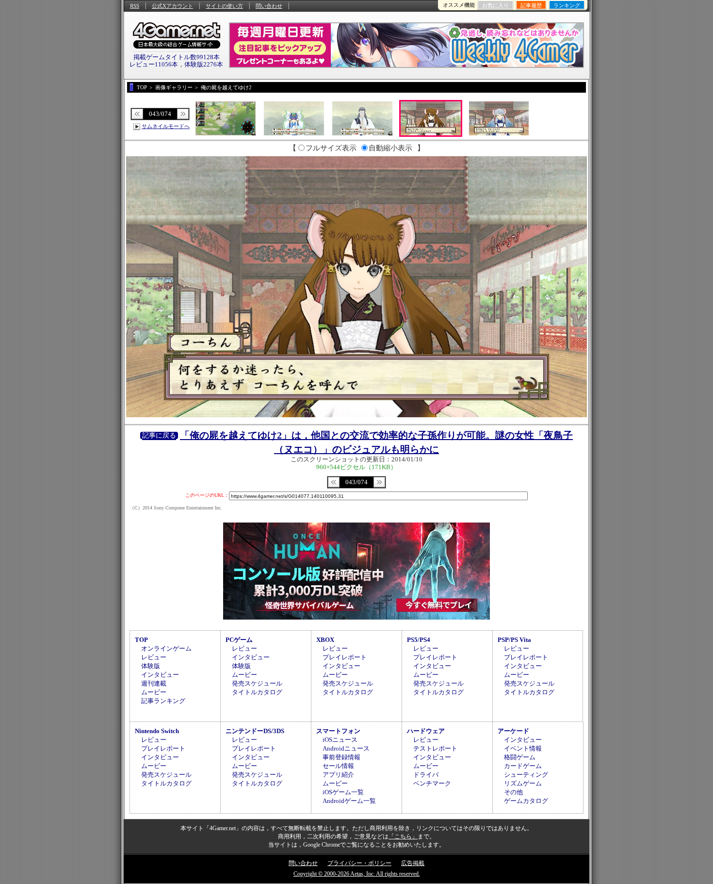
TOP (141, 639)
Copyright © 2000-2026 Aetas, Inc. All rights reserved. (356, 873)
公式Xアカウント (172, 6)
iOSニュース (340, 739)
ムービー (153, 692)
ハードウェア (426, 731)
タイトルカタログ (257, 692)
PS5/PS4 (418, 639)
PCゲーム (239, 639)
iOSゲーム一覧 (343, 792)
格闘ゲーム (519, 757)
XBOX (325, 639)
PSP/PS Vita (514, 639)
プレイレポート (345, 657)
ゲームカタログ (526, 800)
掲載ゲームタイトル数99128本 (176, 57)
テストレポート (435, 748)
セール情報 (338, 765)
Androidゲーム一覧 (349, 800)
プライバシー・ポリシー (359, 863)
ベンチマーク (432, 783)
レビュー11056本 (154, 64)
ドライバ (425, 774)
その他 (513, 792)
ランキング (566, 5)
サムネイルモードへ (166, 126)
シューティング (526, 774)
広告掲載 (412, 863)
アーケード (513, 731)
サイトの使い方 (224, 6)
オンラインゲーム (166, 648)
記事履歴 (531, 5)
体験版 (150, 666)
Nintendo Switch (157, 731)
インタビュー (160, 674)
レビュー (153, 657)
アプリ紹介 (338, 774)
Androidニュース (346, 748)
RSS (134, 6)
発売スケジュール (257, 683)
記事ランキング (163, 700)
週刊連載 (153, 683)
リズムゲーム (523, 783)
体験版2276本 (203, 64)
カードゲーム (523, 765)
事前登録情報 (341, 757)
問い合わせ (269, 6)
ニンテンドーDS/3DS (255, 731)
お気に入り (495, 5)
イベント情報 (523, 748)
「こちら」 (403, 836)
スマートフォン (338, 731)
